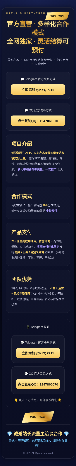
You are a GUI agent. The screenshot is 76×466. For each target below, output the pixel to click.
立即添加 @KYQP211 (38, 90)
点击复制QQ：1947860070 (38, 121)
